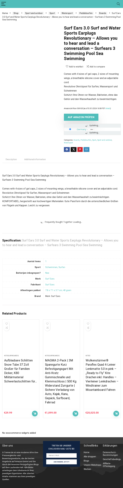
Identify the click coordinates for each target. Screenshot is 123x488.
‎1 (45, 261)
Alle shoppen (90, 456)
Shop (16, 13)
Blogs (86, 461)
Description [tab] (11, 159)
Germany (81, 129)
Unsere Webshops (92, 465)
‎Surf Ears (49, 279)
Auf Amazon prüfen (81, 117)
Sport (52, 13)
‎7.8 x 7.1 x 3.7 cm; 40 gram (58, 290)
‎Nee (47, 273)
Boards (102, 13)
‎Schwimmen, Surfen (55, 267)
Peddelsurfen (86, 13)
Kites (88, 356)
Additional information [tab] (35, 159)
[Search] (118, 4)
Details (107, 108)
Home (5, 13)
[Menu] (3, 4)
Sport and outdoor (34, 13)
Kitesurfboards (11, 356)
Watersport (67, 13)
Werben (87, 469)
